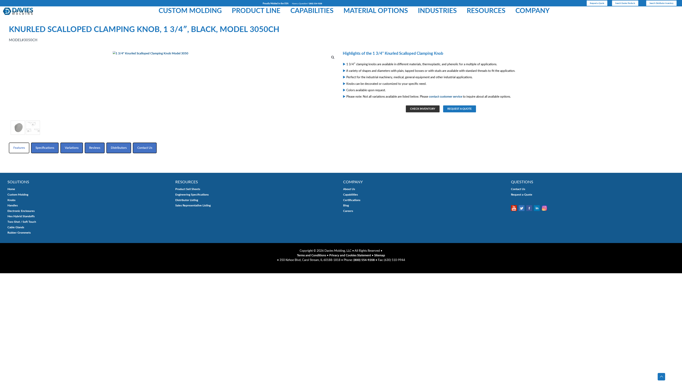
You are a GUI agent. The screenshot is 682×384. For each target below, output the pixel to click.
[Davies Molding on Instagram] (545, 208)
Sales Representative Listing (193, 205)
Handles (12, 205)
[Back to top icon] (661, 376)
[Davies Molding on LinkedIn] (538, 208)
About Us (349, 189)
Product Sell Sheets (187, 189)
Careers (348, 211)
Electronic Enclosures (21, 211)
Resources (486, 11)
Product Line (256, 11)
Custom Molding (190, 11)
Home (11, 189)
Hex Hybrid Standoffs (21, 216)
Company (532, 11)
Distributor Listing (186, 200)
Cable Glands (15, 227)
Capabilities (312, 11)
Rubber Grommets (19, 232)
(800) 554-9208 (315, 4)
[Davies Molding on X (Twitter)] (522, 208)
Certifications (351, 200)
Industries (437, 11)
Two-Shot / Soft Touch (21, 221)
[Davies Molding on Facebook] (530, 208)
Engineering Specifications (192, 194)
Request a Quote (521, 194)
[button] (333, 57)
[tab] (19, 148)
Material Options (375, 11)
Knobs (11, 200)
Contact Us (518, 189)
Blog (346, 205)
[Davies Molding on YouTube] (515, 208)
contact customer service (445, 96)
